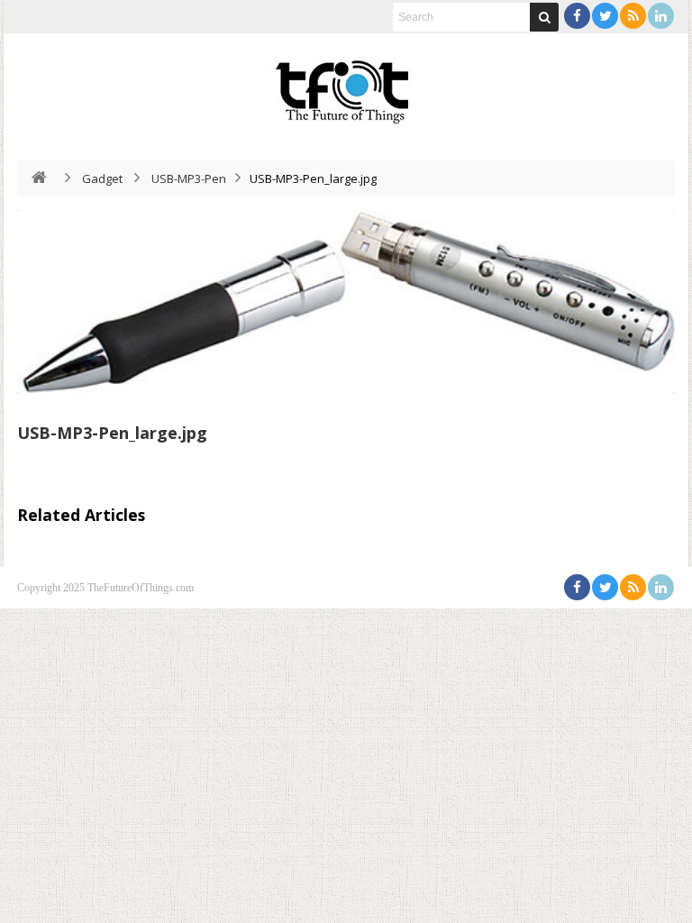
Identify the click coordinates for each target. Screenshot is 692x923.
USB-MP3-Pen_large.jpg (112, 432)
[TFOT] (346, 85)
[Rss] (633, 16)
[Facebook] (577, 16)
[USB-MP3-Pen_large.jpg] (346, 302)
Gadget (102, 178)
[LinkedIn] (661, 16)
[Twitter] (605, 16)
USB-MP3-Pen (188, 178)
